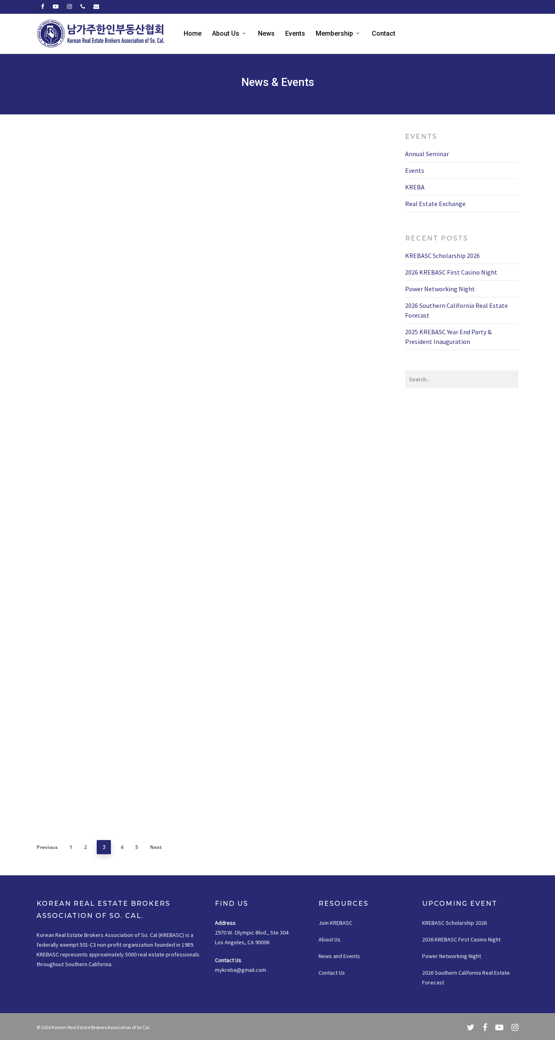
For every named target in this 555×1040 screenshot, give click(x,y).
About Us (225, 33)
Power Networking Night (440, 289)
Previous (47, 847)
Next (156, 847)
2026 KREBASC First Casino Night (451, 272)
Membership (334, 33)
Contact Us (332, 972)
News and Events (339, 956)
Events (295, 33)
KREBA (94, 237)
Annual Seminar (427, 154)
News (266, 33)
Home (193, 33)
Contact (383, 33)
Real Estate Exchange (264, 287)
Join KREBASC (335, 922)
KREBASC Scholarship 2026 (442, 255)
